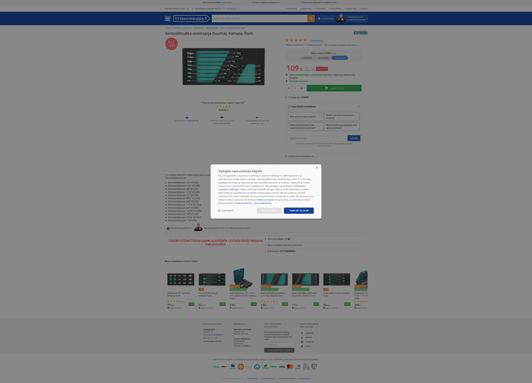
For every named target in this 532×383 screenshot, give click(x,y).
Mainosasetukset (266, 199)
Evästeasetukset (244, 203)
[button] (226, 210)
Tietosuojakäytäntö (262, 203)
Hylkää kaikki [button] (269, 210)
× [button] (317, 168)
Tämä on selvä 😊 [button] (299, 210)
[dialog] (266, 191)
